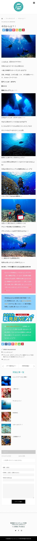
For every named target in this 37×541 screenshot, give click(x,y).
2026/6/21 (15, 412)
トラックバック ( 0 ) (6, 456)
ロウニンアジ (18, 355)
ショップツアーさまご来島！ (20, 377)
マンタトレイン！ (17, 401)
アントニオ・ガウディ (9, 355)
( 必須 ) (6, 467)
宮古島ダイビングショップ (17, 357)
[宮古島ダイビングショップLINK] (18, 7)
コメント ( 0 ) (21, 456)
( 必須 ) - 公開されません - (11, 472)
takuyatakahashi (11, 349)
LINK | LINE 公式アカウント (14, 326)
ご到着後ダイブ (17, 436)
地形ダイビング (27, 355)
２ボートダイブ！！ (18, 424)
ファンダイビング (5, 21)
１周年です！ (16, 389)
